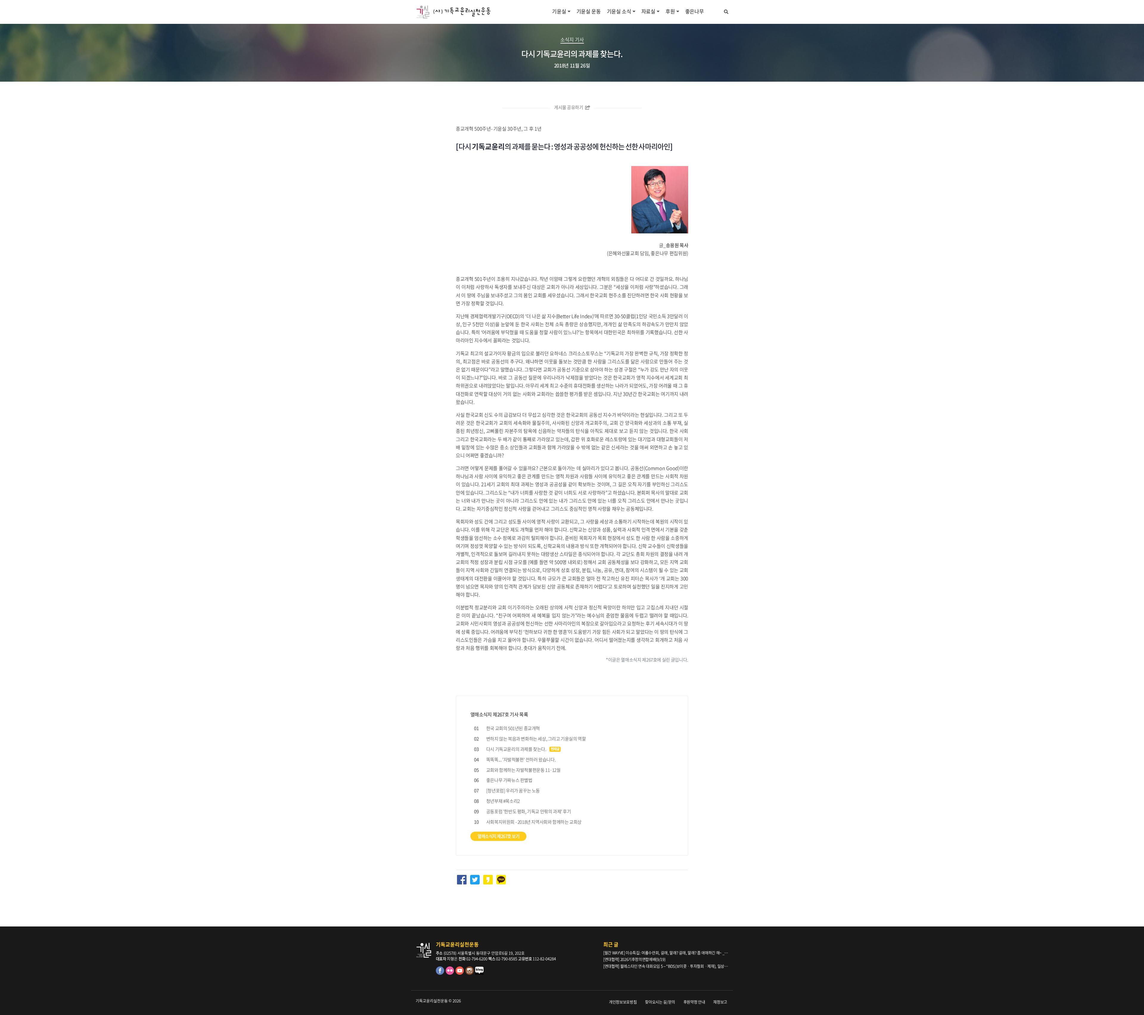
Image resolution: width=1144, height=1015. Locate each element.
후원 (670, 11)
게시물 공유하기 (569, 107)
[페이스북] (441, 973)
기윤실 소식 (619, 11)
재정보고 (720, 1002)
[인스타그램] (470, 973)
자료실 (648, 11)
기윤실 (559, 11)
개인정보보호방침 (623, 1002)
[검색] (726, 10)
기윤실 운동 (588, 11)
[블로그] (479, 973)
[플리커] (451, 973)
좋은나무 (694, 11)
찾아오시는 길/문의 (660, 1002)
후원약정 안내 (694, 1002)
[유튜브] (460, 973)
